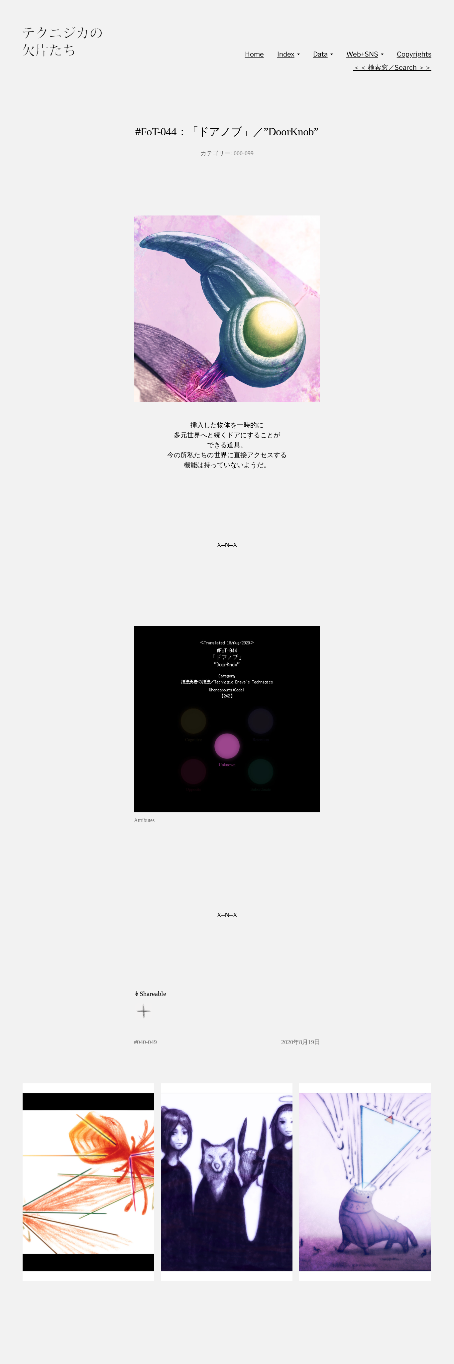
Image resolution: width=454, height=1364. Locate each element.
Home (254, 54)
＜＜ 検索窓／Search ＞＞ (392, 67)
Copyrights (414, 54)
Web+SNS (362, 54)
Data (320, 54)
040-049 (147, 1042)
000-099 (244, 153)
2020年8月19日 (300, 1042)
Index (285, 54)
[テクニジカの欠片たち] (62, 42)
